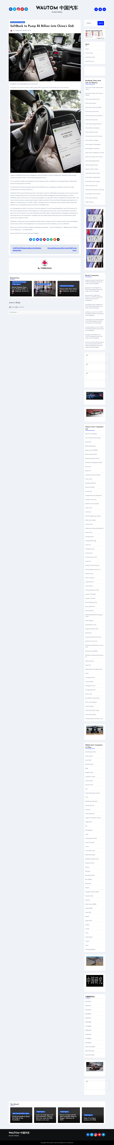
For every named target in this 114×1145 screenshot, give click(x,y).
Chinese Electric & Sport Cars (94, 718)
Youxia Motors (89, 681)
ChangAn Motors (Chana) (92, 475)
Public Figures (16, 284)
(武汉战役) (88, 1042)
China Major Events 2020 (92, 194)
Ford (86, 797)
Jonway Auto (89, 573)
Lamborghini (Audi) (91, 838)
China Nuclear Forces (91, 132)
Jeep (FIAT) (88, 822)
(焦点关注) (88, 1001)
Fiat (86, 789)
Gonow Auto (89, 524)
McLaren (87, 871)
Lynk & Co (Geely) (90, 594)
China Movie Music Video (92, 173)
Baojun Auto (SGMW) (91, 450)
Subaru (87, 924)
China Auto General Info (92, 99)
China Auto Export (90, 103)
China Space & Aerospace (93, 144)
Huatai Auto (89, 553)
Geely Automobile (90, 520)
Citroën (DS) (89, 780)
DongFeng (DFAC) (90, 483)
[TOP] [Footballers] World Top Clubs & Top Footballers (94, 298)
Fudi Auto (88, 512)
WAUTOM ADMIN (90, 1047)
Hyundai (87, 809)
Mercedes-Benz (90, 875)
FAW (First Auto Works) (92, 503)
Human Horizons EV (91, 557)
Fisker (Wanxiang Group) (92, 793)
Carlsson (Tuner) (90, 776)
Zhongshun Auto (90, 685)
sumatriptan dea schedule (93, 304)
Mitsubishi (88, 883)
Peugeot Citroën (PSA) (92, 892)
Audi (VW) (88, 760)
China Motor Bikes (90, 714)
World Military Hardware (92, 148)
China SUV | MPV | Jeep (92, 710)
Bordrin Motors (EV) (91, 454)
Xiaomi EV (88, 665)
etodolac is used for (91, 312)
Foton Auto (88, 508)
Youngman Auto (90, 677)
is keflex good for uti (91, 327)
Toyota (87, 941)
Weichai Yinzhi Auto (91, 641)
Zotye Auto (88, 694)
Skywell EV (88, 633)
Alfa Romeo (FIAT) (90, 752)
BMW (86, 768)
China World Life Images (17, 22)
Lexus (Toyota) (89, 842)
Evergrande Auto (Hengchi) (93, 495)
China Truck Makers (91, 702)
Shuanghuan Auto (90, 624)
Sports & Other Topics (91, 169)
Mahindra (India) (90, 855)
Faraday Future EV (90, 499)
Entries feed (89, 53)
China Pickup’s (89, 706)
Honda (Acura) (89, 805)
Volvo (86, 945)
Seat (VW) (88, 912)
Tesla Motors (89, 937)
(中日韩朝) (88, 1026)
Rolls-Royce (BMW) (90, 904)
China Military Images (91, 140)
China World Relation (91, 198)
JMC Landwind (89, 577)
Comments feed (90, 57)
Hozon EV (88, 545)
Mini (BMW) (88, 879)
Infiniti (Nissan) (89, 813)
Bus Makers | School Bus (92, 698)
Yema (87, 673)
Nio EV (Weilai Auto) (91, 602)
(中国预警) (88, 1038)
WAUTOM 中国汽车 (57, 8)
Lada (86, 834)
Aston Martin (89, 756)
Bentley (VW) (89, 764)
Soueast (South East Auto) (93, 637)
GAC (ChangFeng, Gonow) (93, 516)
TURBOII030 (18, 30)
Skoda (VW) (88, 920)
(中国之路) (88, 1034)
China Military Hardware (92, 128)
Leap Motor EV (89, 582)
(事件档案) (88, 1022)
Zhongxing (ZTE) (90, 690)
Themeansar (69, 1142)
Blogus (62, 1142)
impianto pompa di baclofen (93, 280)
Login (16, 307)
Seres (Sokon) (89, 620)
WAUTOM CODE (89, 1051)
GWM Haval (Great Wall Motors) (94, 528)
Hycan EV (88, 561)
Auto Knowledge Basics (92, 161)
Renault (87, 900)
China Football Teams (91, 165)
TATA (86, 933)
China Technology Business (93, 124)
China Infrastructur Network (93, 115)
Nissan (87, 887)
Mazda (87, 867)
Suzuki (87, 929)
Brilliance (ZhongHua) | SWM (93, 462)
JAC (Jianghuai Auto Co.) (93, 569)
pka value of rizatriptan (92, 287)
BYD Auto (88, 466)
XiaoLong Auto (89, 661)
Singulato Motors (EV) (91, 629)
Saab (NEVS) (89, 908)
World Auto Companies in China (94, 152)
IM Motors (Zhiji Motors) (92, 565)
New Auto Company (91, 433)
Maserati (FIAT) (89, 863)
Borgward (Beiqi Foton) (92, 458)
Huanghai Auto (89, 549)
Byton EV (88, 471)
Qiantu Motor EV (90, 606)
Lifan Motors (89, 586)
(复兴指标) (88, 1014)
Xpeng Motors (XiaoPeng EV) (93, 669)
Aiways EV (88, 442)
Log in (87, 49)
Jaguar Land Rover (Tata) (93, 818)
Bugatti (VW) (89, 772)
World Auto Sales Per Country (94, 157)
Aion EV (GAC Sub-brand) (92, 438)
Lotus (87, 846)
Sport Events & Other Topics (21, 1113)
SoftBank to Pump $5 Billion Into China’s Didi (42, 26)
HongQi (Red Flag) (90, 540)
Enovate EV (88, 491)
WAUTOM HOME (89, 1055)
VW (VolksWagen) (90, 949)
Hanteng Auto (89, 536)
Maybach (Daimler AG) (91, 859)
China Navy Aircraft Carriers (93, 136)
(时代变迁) (88, 1009)
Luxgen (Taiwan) (90, 598)
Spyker (87, 916)
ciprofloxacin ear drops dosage (94, 319)
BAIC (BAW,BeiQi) (90, 446)
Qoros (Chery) (89, 610)
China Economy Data (91, 119)
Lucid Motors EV (90, 850)
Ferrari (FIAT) (89, 785)
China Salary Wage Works (92, 177)
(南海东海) (88, 1030)
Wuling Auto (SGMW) (91, 651)
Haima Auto (88, 532)
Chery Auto (88, 479)
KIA (86, 826)
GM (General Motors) (91, 801)
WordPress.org (89, 61)
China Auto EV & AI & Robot (93, 107)
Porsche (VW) (89, 896)
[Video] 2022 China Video (68, 289)
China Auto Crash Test (92, 111)
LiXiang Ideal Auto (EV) (92, 590)
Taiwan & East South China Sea (94, 189)
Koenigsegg (88, 830)
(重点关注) (88, 1005)
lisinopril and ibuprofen (92, 334)
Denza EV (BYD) (90, 487)
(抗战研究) (88, 1018)
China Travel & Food (91, 185)
